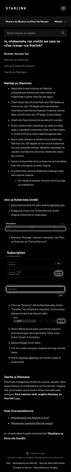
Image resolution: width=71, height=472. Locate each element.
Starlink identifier (29, 357)
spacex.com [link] (58, 457)
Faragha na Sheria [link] (22, 467)
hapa (17, 398)
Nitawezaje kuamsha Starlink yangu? (32, 423)
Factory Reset (19, 342)
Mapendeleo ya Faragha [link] (46, 467)
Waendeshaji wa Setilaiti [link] (25, 463)
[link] (16, 8)
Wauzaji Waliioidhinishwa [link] (52, 463)
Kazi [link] (8, 463)
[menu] (63, 8)
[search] (63, 33)
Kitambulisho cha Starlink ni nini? (30, 417)
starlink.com (57, 205)
